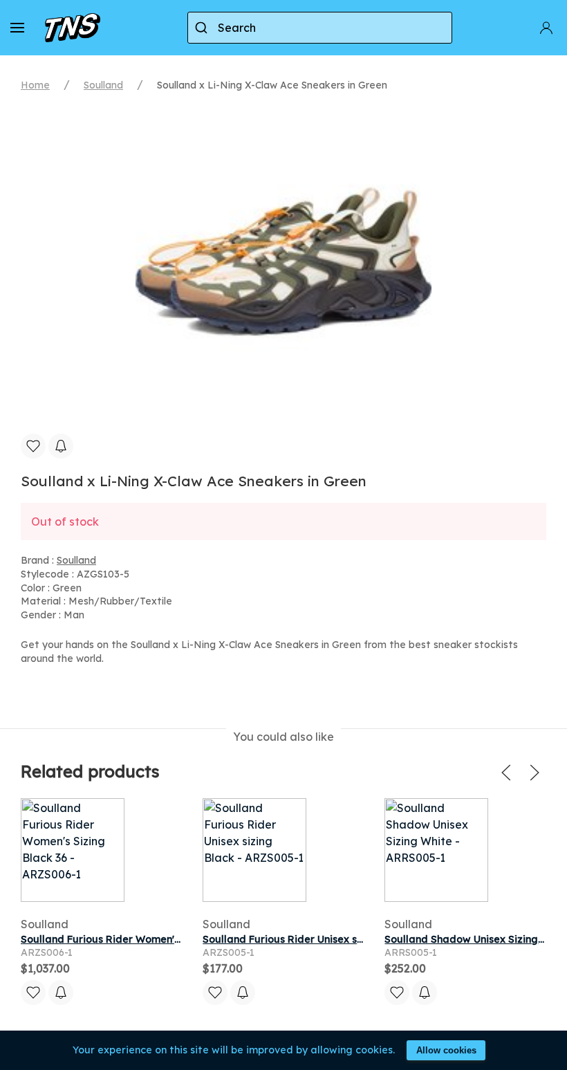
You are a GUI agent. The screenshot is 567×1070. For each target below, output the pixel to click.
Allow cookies (446, 1050)
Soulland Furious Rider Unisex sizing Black (306, 939)
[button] (17, 27)
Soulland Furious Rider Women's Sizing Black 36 (138, 939)
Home (35, 85)
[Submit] (203, 27)
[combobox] (319, 28)
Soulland (103, 85)
